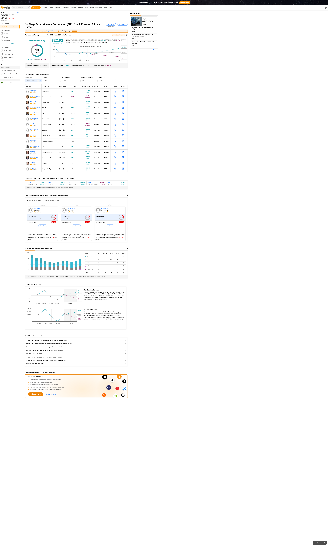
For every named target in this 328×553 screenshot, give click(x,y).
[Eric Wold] (28, 152)
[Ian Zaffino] (28, 135)
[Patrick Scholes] (28, 158)
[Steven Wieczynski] (28, 108)
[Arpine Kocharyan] (28, 146)
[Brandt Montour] (28, 130)
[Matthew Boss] (28, 102)
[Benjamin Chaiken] (28, 97)
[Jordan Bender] (28, 119)
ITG (69, 182)
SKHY (49, 182)
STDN (29, 182)
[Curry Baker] (28, 91)
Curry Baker (37, 208)
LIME (89, 182)
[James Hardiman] (28, 113)
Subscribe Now (36, 394)
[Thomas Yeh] (28, 169)
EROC (109, 182)
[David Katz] (28, 163)
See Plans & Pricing (50, 394)
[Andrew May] (28, 141)
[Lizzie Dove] (28, 124)
